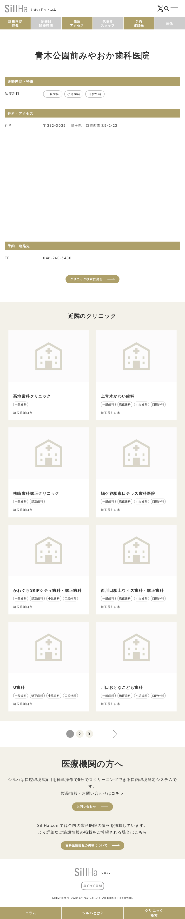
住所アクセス (77, 23)
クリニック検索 (154, 912)
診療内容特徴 (15, 23)
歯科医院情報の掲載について (86, 845)
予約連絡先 (139, 23)
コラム (30, 913)
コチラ (117, 793)
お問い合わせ (86, 806)
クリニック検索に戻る (86, 279)
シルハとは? (92, 913)
